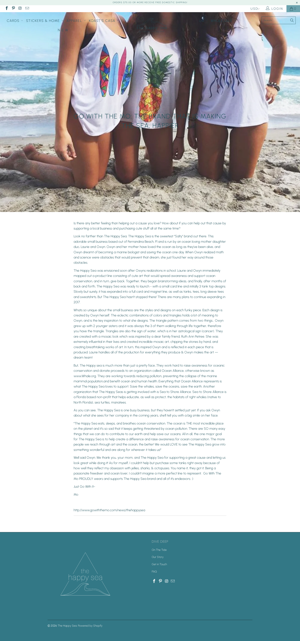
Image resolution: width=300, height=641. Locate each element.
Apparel (74, 21)
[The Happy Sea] (152, 24)
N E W (63, 30)
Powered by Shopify (90, 625)
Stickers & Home (43, 21)
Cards (14, 21)
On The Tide (159, 549)
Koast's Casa (102, 21)
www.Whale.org (85, 376)
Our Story (158, 557)
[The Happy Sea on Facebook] (6, 9)
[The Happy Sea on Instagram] (20, 9)
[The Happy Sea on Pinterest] (13, 9)
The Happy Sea (67, 625)
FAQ (154, 571)
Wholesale (222, 21)
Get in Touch (159, 564)
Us (202, 21)
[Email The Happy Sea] (27, 9)
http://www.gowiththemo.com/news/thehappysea (109, 510)
